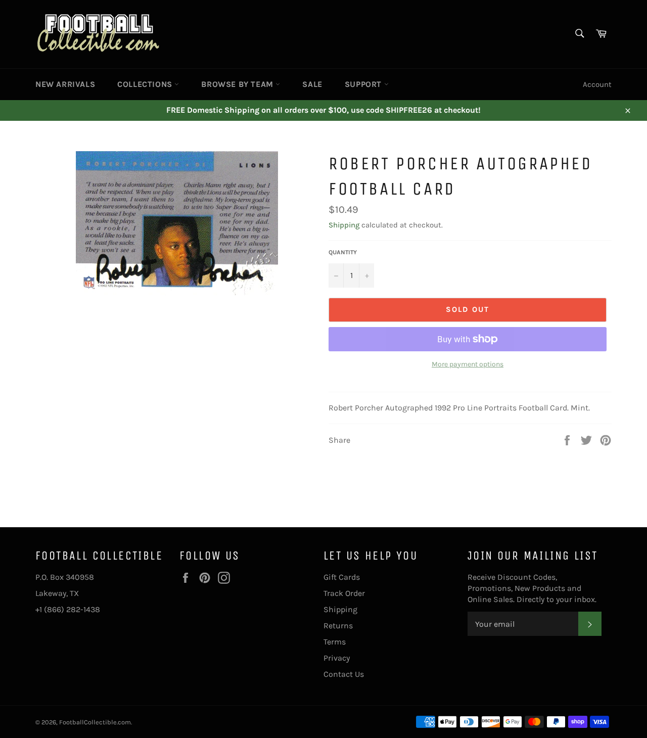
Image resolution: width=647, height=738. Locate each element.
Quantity (343, 252)
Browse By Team (238, 84)
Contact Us (344, 674)
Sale (312, 84)
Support (364, 84)
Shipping (344, 224)
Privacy (337, 658)
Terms (335, 642)
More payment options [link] (467, 364)
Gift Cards (342, 577)
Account (597, 84)
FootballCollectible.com (95, 722)
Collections (145, 84)
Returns (338, 625)
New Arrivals (65, 84)
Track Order (344, 593)
